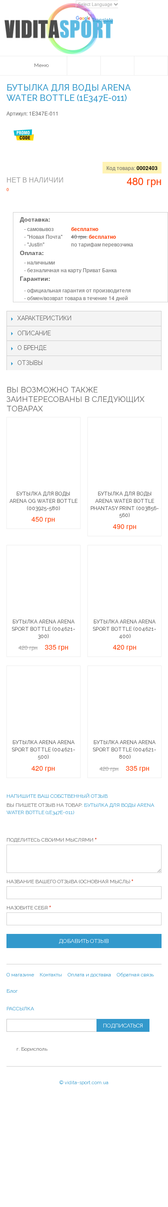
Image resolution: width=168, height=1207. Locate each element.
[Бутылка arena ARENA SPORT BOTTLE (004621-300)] (43, 581)
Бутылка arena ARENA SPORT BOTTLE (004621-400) (124, 629)
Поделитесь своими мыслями (49, 840)
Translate (102, 19)
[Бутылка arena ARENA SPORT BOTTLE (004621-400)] (124, 581)
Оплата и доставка (89, 975)
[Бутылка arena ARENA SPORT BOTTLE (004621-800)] (124, 702)
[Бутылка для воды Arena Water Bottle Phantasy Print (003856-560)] (124, 454)
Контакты (51, 975)
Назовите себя (27, 908)
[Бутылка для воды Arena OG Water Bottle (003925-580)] (43, 454)
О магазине (20, 975)
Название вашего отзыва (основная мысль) (68, 882)
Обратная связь (135, 975)
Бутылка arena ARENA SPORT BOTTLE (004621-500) (43, 749)
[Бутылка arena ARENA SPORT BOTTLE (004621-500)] (43, 702)
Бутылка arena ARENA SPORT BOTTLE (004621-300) (43, 629)
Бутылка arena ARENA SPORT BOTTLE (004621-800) (124, 749)
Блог (12, 991)
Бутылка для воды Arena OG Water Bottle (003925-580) (43, 501)
